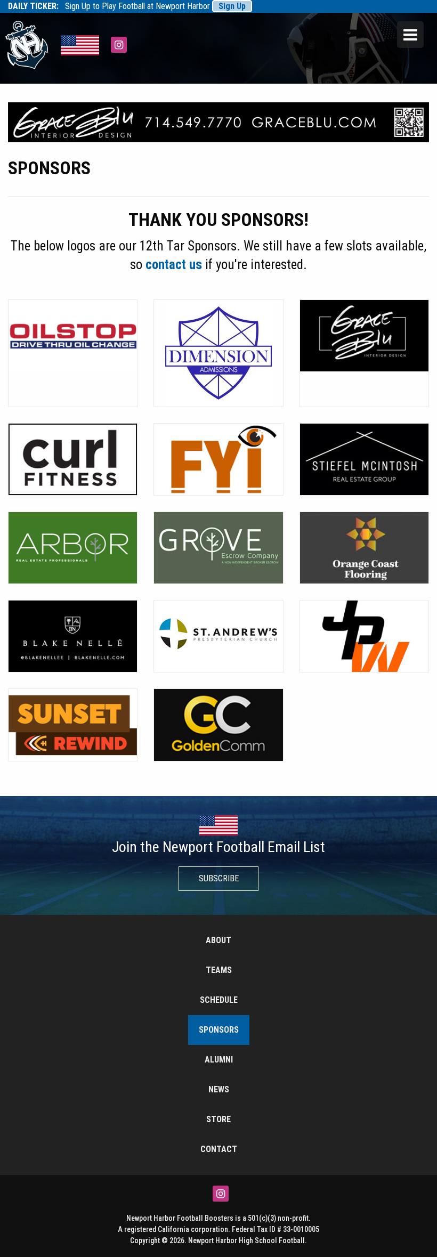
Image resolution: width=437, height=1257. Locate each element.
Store (218, 1119)
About (218, 940)
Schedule (219, 1000)
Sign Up (232, 6)
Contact (218, 1149)
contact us (173, 264)
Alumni (219, 1060)
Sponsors (219, 1030)
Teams (219, 970)
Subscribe (219, 878)
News (218, 1089)
